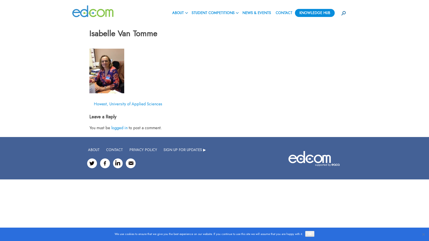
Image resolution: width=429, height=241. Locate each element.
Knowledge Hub (314, 12)
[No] (423, 234)
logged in (119, 128)
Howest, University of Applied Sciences (128, 104)
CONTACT (114, 149)
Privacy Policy (143, 149)
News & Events (256, 12)
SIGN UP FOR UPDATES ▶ (185, 149)
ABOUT (178, 12)
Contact (284, 12)
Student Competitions (213, 12)
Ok (309, 234)
